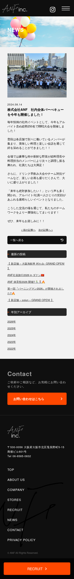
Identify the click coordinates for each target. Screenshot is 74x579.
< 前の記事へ (28, 229)
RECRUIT (15, 510)
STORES (14, 499)
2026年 (11, 321)
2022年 (11, 348)
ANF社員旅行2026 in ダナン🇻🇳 (25, 275)
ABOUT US (16, 479)
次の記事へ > (45, 229)
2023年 (11, 342)
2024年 (11, 335)
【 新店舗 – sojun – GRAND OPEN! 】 (30, 300)
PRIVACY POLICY (21, 540)
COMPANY (15, 489)
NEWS (12, 520)
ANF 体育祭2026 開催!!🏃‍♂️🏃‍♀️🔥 (26, 282)
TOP (10, 469)
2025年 (11, 328)
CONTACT (15, 530)
